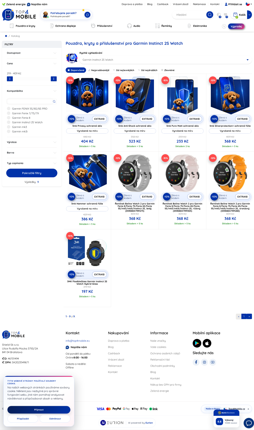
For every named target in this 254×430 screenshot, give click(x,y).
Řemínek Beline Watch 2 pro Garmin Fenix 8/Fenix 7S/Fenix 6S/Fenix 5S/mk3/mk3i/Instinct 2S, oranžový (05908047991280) (230, 207)
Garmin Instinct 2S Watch (27, 122)
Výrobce (12, 142)
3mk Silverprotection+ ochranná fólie (230, 125)
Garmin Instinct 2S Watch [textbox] (98, 59)
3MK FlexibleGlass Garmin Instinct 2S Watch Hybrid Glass (87, 282)
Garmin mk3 (19, 127)
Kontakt (214, 4)
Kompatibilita (15, 90)
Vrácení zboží (180, 4)
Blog (149, 4)
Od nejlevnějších (125, 70)
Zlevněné (169, 70)
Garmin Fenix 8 (21, 117)
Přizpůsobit (23, 418)
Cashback (162, 4)
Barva (10, 152)
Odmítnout (55, 418)
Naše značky (158, 340)
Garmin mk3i (19, 131)
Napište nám (39, 4)
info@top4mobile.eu (78, 340)
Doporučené (77, 70)
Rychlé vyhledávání (90, 52)
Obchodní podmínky (162, 365)
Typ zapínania (15, 163)
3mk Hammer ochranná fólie (87, 203)
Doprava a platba (132, 4)
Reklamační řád (160, 359)
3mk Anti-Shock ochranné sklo (134, 125)
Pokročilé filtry (31, 173)
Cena (10, 63)
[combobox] (165, 60)
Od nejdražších (149, 70)
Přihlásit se (235, 4)
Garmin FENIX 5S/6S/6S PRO (29, 108)
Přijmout (39, 409)
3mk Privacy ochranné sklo (87, 125)
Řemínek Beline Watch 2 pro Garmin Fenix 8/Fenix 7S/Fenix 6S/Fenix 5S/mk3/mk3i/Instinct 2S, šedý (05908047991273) (135, 207)
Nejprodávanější (100, 70)
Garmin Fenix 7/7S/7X (25, 113)
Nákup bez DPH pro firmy (165, 384)
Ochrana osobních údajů (165, 353)
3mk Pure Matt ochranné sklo (182, 125)
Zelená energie (16, 4)
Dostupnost (14, 52)
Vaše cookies (158, 347)
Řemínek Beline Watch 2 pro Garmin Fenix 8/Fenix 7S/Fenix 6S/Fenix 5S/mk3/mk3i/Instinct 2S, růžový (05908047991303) (182, 207)
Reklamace (199, 4)
